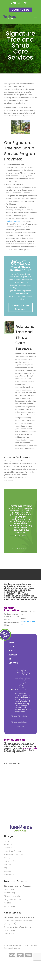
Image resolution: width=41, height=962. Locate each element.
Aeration (7, 903)
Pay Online (8, 864)
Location (8, 847)
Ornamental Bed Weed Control (17, 927)
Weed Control (10, 906)
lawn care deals (30, 748)
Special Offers (10, 861)
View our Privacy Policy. (19, 716)
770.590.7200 (20, 3)
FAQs (6, 868)
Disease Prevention (12, 896)
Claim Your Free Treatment (20, 307)
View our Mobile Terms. (19, 722)
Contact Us (21, 10)
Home (6, 841)
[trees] (20, 133)
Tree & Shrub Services (13, 854)
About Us (8, 844)
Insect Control (10, 930)
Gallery (7, 858)
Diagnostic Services (12, 899)
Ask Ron (7, 871)
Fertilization (9, 889)
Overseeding (9, 892)
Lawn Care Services (12, 851)
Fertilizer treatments (14, 221)
